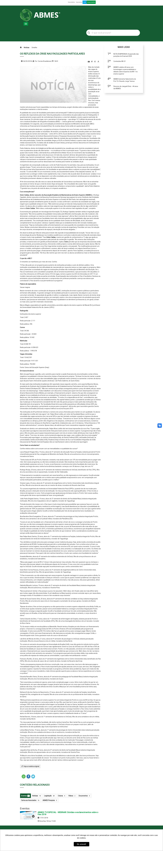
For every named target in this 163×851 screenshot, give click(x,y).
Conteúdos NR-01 (119, 61)
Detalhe (34, 47)
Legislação (49, 796)
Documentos (84, 796)
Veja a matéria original (31, 766)
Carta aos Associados (30, 800)
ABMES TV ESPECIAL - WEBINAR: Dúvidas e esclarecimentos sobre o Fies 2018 (68, 813)
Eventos (25, 796)
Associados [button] (91, 2)
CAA (84, 2)
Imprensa (79, 2)
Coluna (61, 796)
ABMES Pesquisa (50, 800)
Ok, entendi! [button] (81, 844)
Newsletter (71, 2)
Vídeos (71, 796)
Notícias (26, 47)
